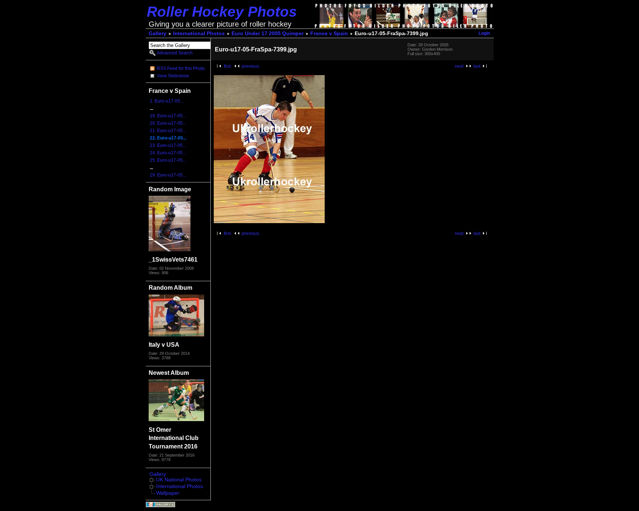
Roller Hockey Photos (222, 12)
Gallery (157, 33)
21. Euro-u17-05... (168, 130)
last (476, 66)
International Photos (199, 33)
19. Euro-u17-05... (168, 115)
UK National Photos (179, 480)
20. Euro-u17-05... (168, 123)
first (227, 66)
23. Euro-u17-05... (168, 145)
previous (250, 66)
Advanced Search (175, 53)
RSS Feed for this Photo (181, 68)
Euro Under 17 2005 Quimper (267, 33)
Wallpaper (167, 493)
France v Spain (329, 33)
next (459, 66)
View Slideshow (173, 75)
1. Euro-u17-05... (166, 101)
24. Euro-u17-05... (168, 152)
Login (484, 33)
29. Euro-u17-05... (168, 175)
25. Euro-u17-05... (168, 160)
